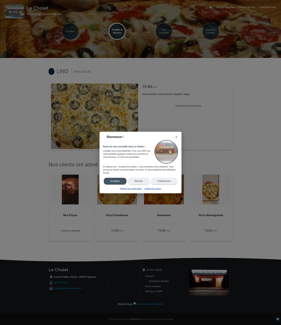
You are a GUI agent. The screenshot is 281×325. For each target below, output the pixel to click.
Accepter (115, 181)
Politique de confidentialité (131, 189)
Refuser (139, 181)
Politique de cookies (152, 189)
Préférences (164, 181)
